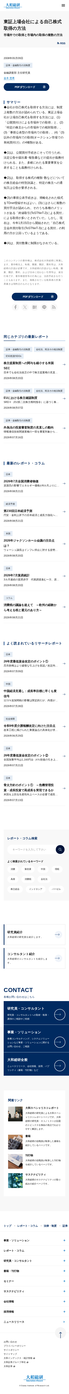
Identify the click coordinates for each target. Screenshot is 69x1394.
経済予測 (10, 504)
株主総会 (15, 889)
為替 (13, 879)
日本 (8, 474)
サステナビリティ (14, 1291)
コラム (9, 598)
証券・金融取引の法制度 (18, 65)
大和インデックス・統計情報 (18, 1358)
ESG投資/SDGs (13, 356)
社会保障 (10, 719)
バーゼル (56, 889)
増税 (57, 869)
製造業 (28, 869)
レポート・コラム (27, 1225)
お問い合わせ (10, 1342)
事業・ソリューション (16, 1240)
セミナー (9, 1281)
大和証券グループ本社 (15, 1362)
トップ (7, 1225)
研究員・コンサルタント (18, 1260)
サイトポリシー (11, 1350)
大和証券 (8, 1366)
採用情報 (9, 1311)
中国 (8, 684)
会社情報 (9, 1301)
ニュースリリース (14, 1321)
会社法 (44, 879)
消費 (13, 869)
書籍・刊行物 (11, 1270)
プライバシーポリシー (15, 1346)
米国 (8, 533)
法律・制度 (50, 1225)
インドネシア (35, 889)
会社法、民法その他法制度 (49, 349)
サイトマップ (10, 1354)
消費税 (28, 879)
